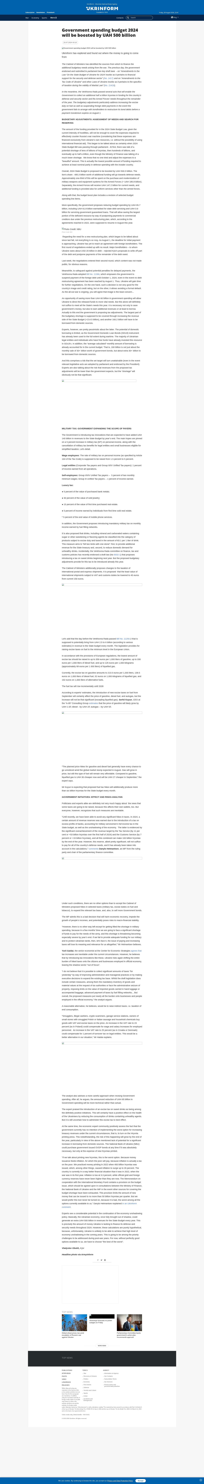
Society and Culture (90, 1390)
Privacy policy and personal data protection (112, 1385)
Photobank (50, 12)
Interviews (66, 1373)
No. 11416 (109, 85)
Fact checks (87, 1385)
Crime (85, 1396)
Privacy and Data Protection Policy (120, 1481)
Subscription (30, 12)
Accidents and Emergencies (88, 1399)
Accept (140, 1481)
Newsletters (40, 12)
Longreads (66, 1382)
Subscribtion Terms (110, 1379)
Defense (86, 1387)
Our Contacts (108, 1376)
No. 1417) (108, 78)
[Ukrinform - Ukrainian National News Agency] (102, 8)
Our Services (108, 1382)
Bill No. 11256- (123, 639)
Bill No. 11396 (93, 274)
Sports (44, 18)
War (27, 18)
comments (93, 849)
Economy (35, 18)
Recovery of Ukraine (90, 1376)
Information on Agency (111, 1373)
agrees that (136, 951)
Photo (64, 1376)
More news (102, 1345)
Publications (67, 1370)
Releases (65, 1385)
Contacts (119, 18)
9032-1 (117, 555)
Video (64, 1379)
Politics (86, 1379)
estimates (93, 703)
